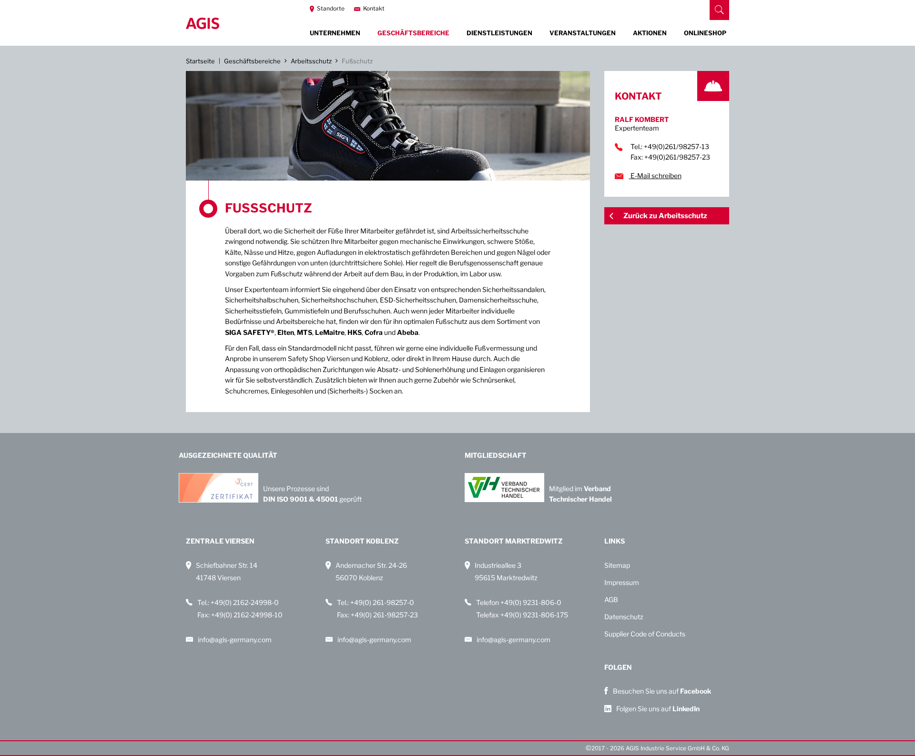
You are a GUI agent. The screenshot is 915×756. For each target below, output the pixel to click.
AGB (611, 599)
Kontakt (373, 8)
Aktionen (650, 33)
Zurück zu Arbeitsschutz (665, 216)
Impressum (621, 582)
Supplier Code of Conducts (644, 634)
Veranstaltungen (582, 33)
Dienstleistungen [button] (499, 33)
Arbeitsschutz (311, 61)
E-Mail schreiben (655, 175)
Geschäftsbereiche (252, 61)
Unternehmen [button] (335, 33)
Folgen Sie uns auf (658, 709)
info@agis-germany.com (235, 639)
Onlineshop (705, 33)
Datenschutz (623, 617)
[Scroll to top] (718, 749)
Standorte (330, 8)
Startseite (200, 61)
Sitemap (617, 565)
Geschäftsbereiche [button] (413, 33)
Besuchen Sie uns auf (662, 691)
